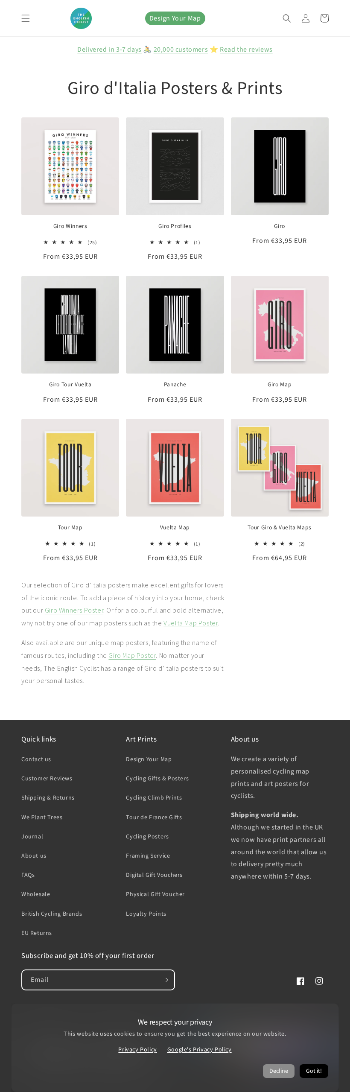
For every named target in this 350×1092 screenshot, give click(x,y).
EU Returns (36, 933)
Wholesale (35, 894)
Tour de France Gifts (154, 817)
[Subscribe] (164, 979)
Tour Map (70, 527)
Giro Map (280, 384)
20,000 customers (181, 49)
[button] (25, 18)
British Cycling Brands (51, 914)
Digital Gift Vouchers (154, 875)
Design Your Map (175, 18)
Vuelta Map (175, 527)
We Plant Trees (41, 817)
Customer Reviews (47, 778)
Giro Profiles (174, 226)
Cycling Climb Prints (154, 798)
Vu (167, 623)
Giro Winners (70, 226)
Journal (32, 836)
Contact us (36, 759)
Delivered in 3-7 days (109, 49)
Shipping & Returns (48, 798)
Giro (279, 226)
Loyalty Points (146, 914)
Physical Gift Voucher (155, 894)
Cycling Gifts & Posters (157, 778)
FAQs (28, 875)
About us (34, 856)
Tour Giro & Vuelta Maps (280, 527)
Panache (175, 384)
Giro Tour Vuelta (70, 384)
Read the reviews (246, 49)
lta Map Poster (196, 623)
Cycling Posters (147, 836)
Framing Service (148, 856)
